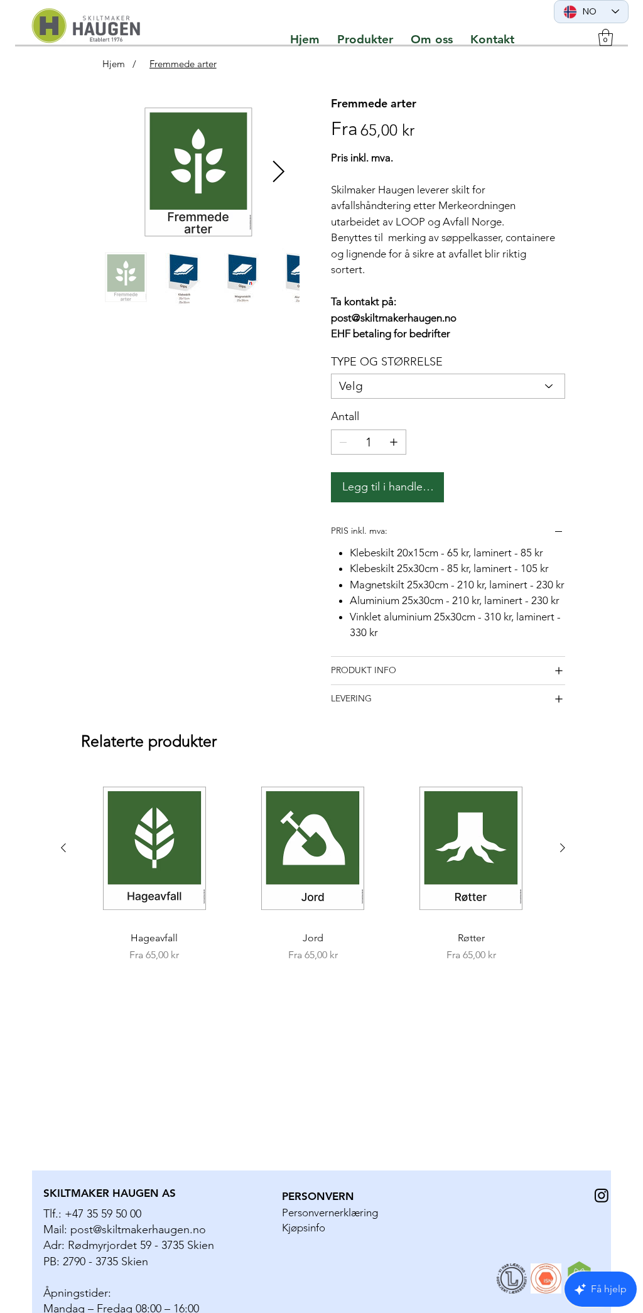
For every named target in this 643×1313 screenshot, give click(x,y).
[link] (605, 37)
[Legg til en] (393, 442)
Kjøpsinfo (303, 1227)
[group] (313, 869)
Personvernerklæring (330, 1212)
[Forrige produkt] (63, 847)
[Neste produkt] (562, 847)
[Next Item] (279, 171)
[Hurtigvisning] (154, 848)
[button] (365, 39)
